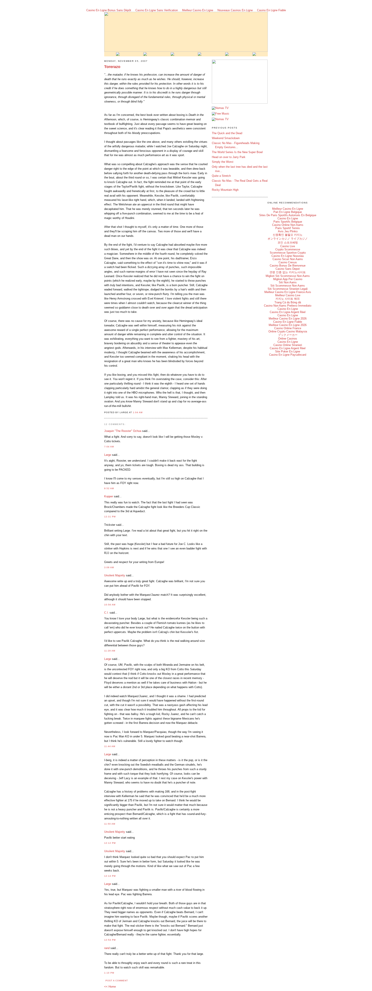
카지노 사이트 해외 (288, 298)
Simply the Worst (222, 161)
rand (107, 948)
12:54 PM (110, 940)
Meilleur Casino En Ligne (197, 10)
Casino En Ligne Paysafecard (287, 354)
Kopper (108, 496)
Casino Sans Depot (288, 268)
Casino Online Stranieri (287, 345)
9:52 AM (109, 488)
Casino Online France (287, 328)
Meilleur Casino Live (287, 295)
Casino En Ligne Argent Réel (287, 312)
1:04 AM (138, 412)
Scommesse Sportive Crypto (288, 252)
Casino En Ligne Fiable (271, 10)
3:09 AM (109, 567)
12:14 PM (110, 876)
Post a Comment (116, 980)
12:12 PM (110, 843)
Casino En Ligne (287, 218)
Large (107, 454)
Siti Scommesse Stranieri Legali (288, 288)
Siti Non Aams (288, 282)
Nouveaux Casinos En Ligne (235, 10)
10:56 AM (109, 604)
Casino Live (287, 246)
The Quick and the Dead (227, 133)
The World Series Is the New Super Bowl (237, 152)
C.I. (106, 612)
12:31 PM (110, 516)
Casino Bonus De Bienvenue (287, 265)
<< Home (110, 986)
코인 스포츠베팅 (287, 242)
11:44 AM (109, 746)
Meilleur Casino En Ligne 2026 (288, 318)
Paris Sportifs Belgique (287, 221)
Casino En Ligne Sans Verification (156, 10)
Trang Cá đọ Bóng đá (287, 302)
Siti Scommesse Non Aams (287, 285)
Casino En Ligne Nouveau (287, 255)
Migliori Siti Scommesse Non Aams (288, 276)
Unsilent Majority (114, 575)
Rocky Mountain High (225, 189)
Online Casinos (287, 338)
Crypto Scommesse (287, 249)
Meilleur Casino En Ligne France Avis (287, 292)
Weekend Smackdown (226, 138)
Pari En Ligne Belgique (287, 212)
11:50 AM (109, 824)
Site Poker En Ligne (287, 351)
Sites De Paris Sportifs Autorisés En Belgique (287, 215)
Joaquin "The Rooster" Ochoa (122, 431)
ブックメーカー (288, 335)
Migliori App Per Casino (287, 279)
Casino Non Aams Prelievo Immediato (287, 305)
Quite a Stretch (221, 175)
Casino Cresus (288, 262)
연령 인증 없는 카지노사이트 (288, 272)
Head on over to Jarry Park (228, 157)
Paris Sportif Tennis (287, 228)
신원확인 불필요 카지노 (287, 234)
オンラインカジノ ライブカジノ (288, 238)
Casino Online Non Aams (287, 224)
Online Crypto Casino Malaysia (287, 331)
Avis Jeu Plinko (288, 231)
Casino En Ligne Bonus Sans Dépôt (108, 10)
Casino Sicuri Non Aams (288, 259)
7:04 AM (109, 446)
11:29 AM (109, 651)
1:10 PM (109, 973)
